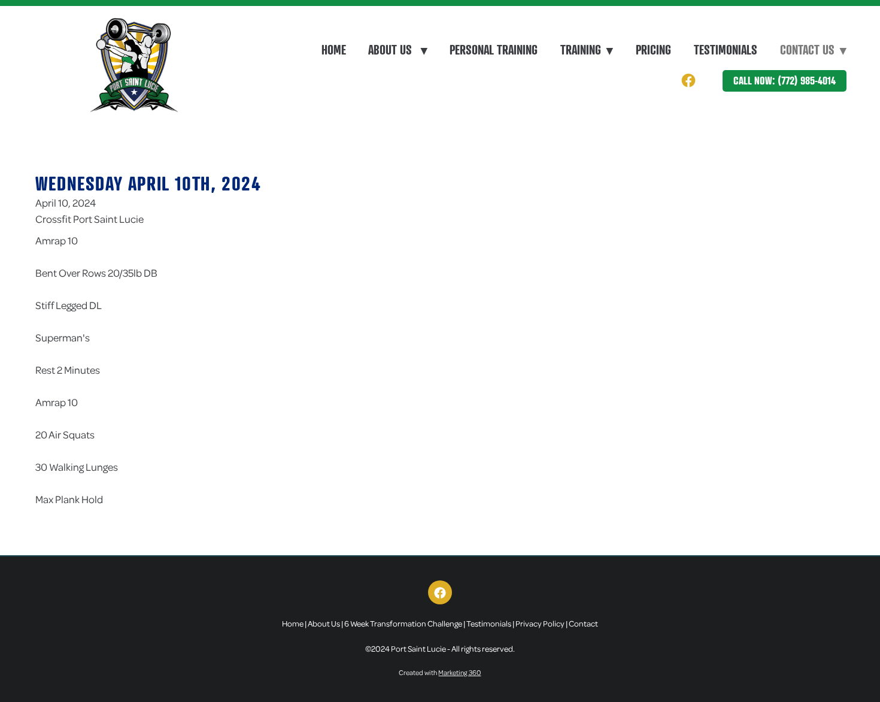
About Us (397, 50)
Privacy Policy (540, 623)
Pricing (653, 50)
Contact (583, 623)
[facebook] (688, 80)
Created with (440, 672)
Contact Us (813, 50)
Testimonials (725, 50)
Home (333, 50)
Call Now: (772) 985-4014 (784, 80)
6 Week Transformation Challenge (403, 623)
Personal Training (494, 50)
